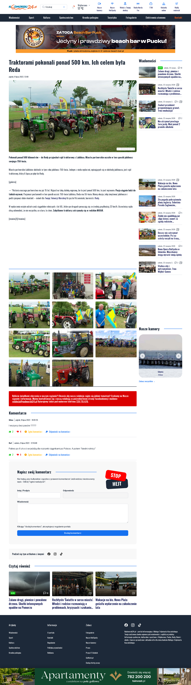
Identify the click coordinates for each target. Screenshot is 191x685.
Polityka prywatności (54, 647)
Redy (97, 198)
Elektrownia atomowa (155, 17)
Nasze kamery (91, 642)
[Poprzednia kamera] (142, 355)
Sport (31, 17)
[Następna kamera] (178, 355)
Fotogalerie (131, 17)
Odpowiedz (68, 490)
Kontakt (178, 17)
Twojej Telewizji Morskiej (55, 198)
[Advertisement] (73, 244)
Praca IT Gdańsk (92, 652)
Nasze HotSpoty (91, 637)
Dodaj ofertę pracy (93, 662)
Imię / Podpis (23, 490)
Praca (88, 647)
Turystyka (112, 17)
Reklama (50, 652)
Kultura (46, 17)
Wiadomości (14, 17)
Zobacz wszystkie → (147, 381)
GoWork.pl (89, 657)
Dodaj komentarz (72, 533)
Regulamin (51, 642)
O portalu (50, 632)
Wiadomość (23, 502)
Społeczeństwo (66, 17)
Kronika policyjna (90, 17)
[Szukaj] (64, 7)
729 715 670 (82, 401)
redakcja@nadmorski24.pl (24, 401)
